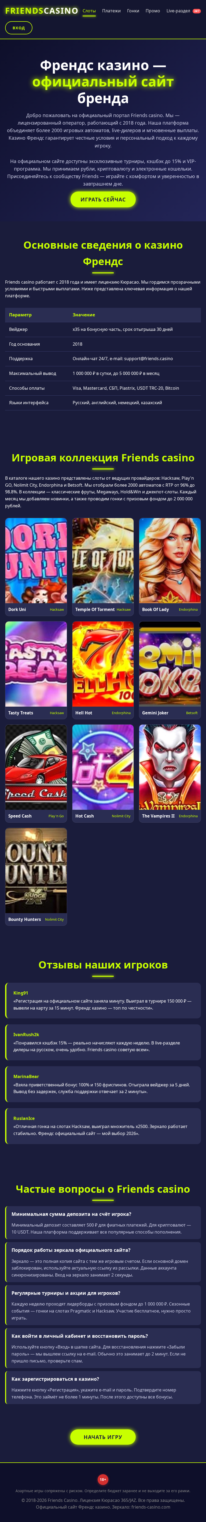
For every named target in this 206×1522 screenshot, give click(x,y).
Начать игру (103, 1437)
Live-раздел (183, 11)
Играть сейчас (103, 199)
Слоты (89, 11)
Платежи (111, 11)
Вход (19, 27)
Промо (153, 11)
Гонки (133, 11)
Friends (42, 10)
